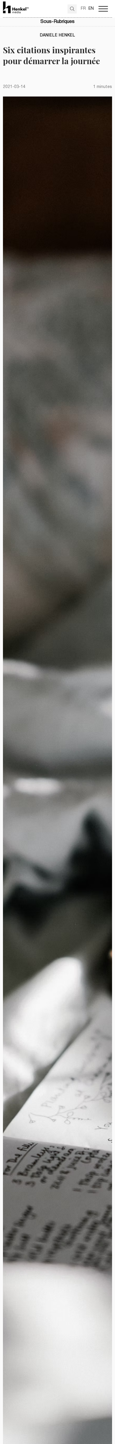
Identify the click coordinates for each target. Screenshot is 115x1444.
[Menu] (103, 9)
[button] (57, 22)
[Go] (72, 9)
